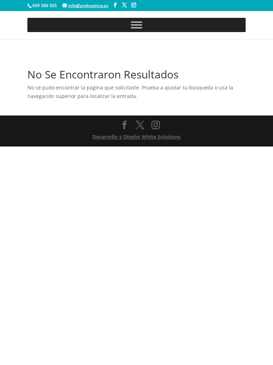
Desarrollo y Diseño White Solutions (136, 136)
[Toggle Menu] (136, 24)
